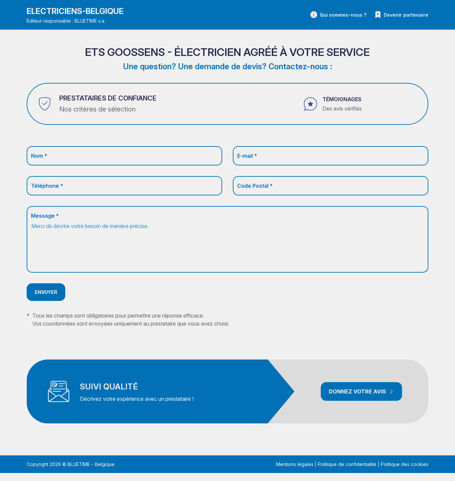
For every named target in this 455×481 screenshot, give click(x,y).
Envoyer (46, 292)
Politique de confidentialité (347, 464)
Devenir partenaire (406, 15)
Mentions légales (294, 464)
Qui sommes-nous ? (343, 15)
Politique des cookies (404, 464)
